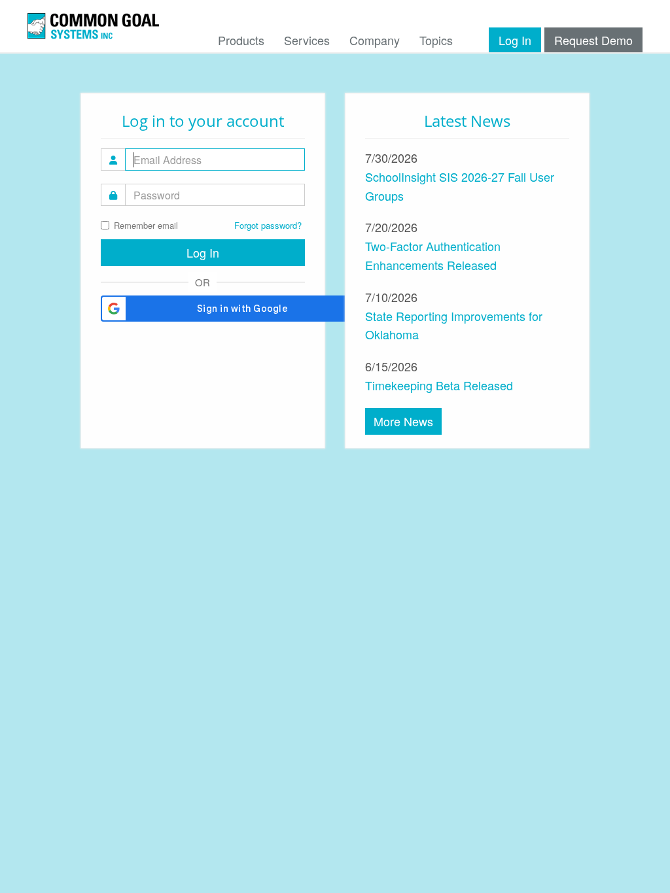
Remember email (146, 225)
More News (403, 421)
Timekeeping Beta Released (439, 385)
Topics (436, 39)
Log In (515, 39)
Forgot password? (268, 225)
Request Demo (593, 39)
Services (307, 39)
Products (241, 39)
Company (374, 39)
